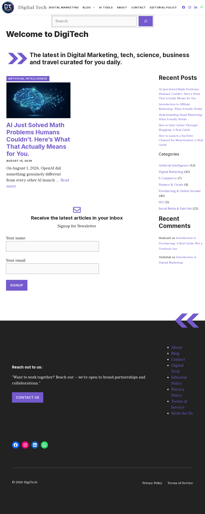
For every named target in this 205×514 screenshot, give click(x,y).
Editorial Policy (163, 7)
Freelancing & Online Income (180, 191)
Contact (138, 7)
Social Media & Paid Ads (175, 209)
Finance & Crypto (171, 185)
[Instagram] (25, 445)
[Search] (146, 21)
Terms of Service (180, 483)
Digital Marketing (64, 7)
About (122, 7)
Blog (86, 7)
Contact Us (27, 397)
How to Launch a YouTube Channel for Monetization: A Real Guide (181, 140)
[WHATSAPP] (201, 7)
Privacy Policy (152, 483)
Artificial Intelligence (27, 78)
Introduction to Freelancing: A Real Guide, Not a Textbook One (180, 243)
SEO (161, 202)
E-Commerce (168, 178)
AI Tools (106, 7)
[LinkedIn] (34, 445)
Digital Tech (32, 7)
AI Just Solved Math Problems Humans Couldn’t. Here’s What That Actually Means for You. (38, 139)
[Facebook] (15, 445)
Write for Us (182, 413)
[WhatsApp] (44, 445)
